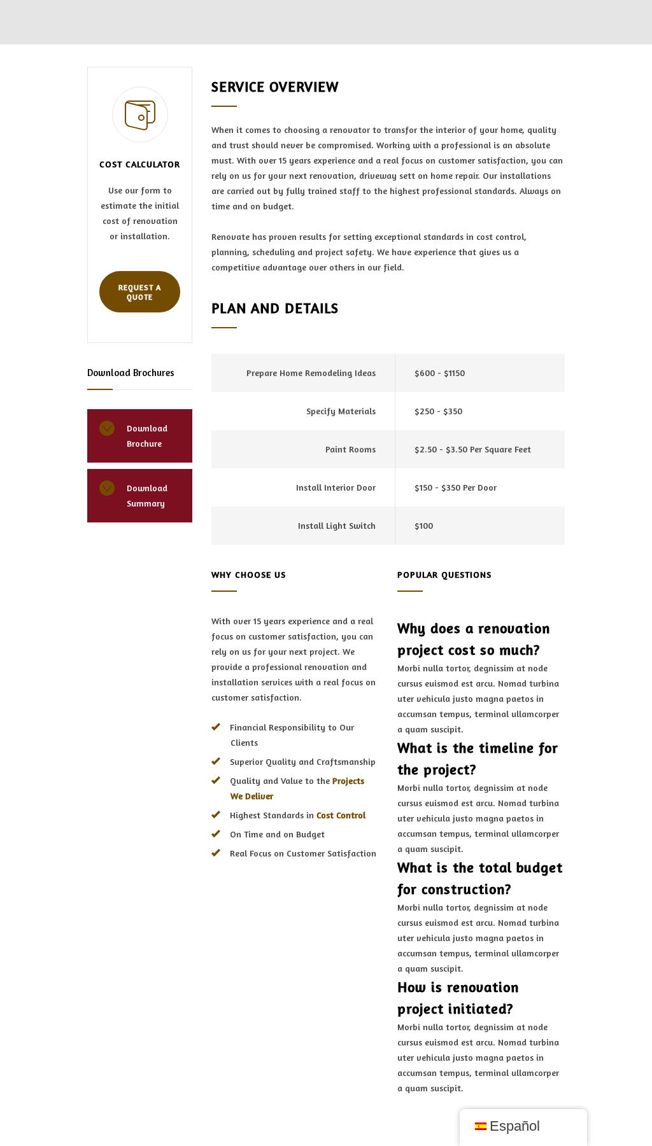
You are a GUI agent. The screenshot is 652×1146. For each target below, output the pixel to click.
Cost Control (340, 814)
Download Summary (147, 495)
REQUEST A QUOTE (139, 292)
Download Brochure (147, 436)
